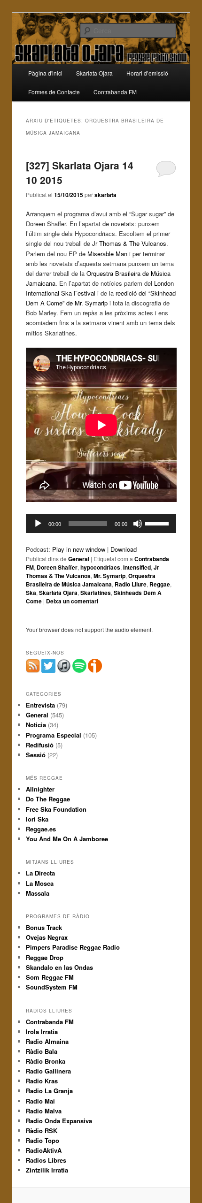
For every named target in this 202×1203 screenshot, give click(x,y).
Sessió (36, 754)
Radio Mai (40, 1100)
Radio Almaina (47, 1041)
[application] (101, 523)
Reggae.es (41, 828)
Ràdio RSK (41, 1130)
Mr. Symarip (109, 575)
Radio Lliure (131, 584)
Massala (37, 893)
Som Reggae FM (50, 977)
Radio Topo (42, 1140)
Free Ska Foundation (56, 809)
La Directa (40, 872)
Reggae (159, 584)
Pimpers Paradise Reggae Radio (73, 947)
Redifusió (40, 744)
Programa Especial (53, 735)
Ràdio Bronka (45, 1061)
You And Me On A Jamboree (67, 838)
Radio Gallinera (48, 1070)
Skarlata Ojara (94, 73)
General (78, 559)
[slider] (158, 522)
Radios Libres (46, 1160)
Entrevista (40, 704)
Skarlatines (95, 592)
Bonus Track (44, 927)
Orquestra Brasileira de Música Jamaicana (90, 579)
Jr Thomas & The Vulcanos (129, 243)
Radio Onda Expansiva (59, 1120)
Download (123, 549)
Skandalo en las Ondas (59, 967)
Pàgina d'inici (45, 73)
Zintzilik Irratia (47, 1169)
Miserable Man (107, 253)
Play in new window (78, 549)
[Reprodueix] (38, 523)
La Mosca (40, 883)
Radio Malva (44, 1110)
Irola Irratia (42, 1031)
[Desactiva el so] (137, 523)
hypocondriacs (100, 567)
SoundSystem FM (52, 986)
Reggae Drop (44, 957)
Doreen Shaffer (57, 567)
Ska (31, 592)
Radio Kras (42, 1080)
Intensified (137, 567)
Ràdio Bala (41, 1051)
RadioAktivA (44, 1150)
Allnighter (40, 788)
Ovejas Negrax (47, 937)
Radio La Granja (49, 1090)
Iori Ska (37, 819)
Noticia (36, 724)
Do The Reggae (48, 798)
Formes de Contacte (54, 92)
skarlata (105, 194)
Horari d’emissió (147, 73)
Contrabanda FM (115, 92)
